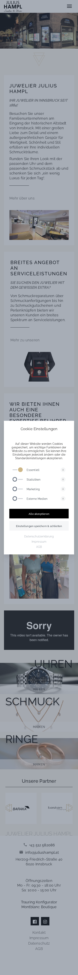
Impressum (39, 541)
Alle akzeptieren (39, 513)
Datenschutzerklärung (39, 536)
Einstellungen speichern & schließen (39, 526)
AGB (39, 546)
